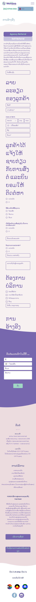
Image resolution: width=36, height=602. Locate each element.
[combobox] (12, 121)
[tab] (18, 34)
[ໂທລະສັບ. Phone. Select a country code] (7, 364)
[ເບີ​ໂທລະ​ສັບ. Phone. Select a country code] (9, 125)
